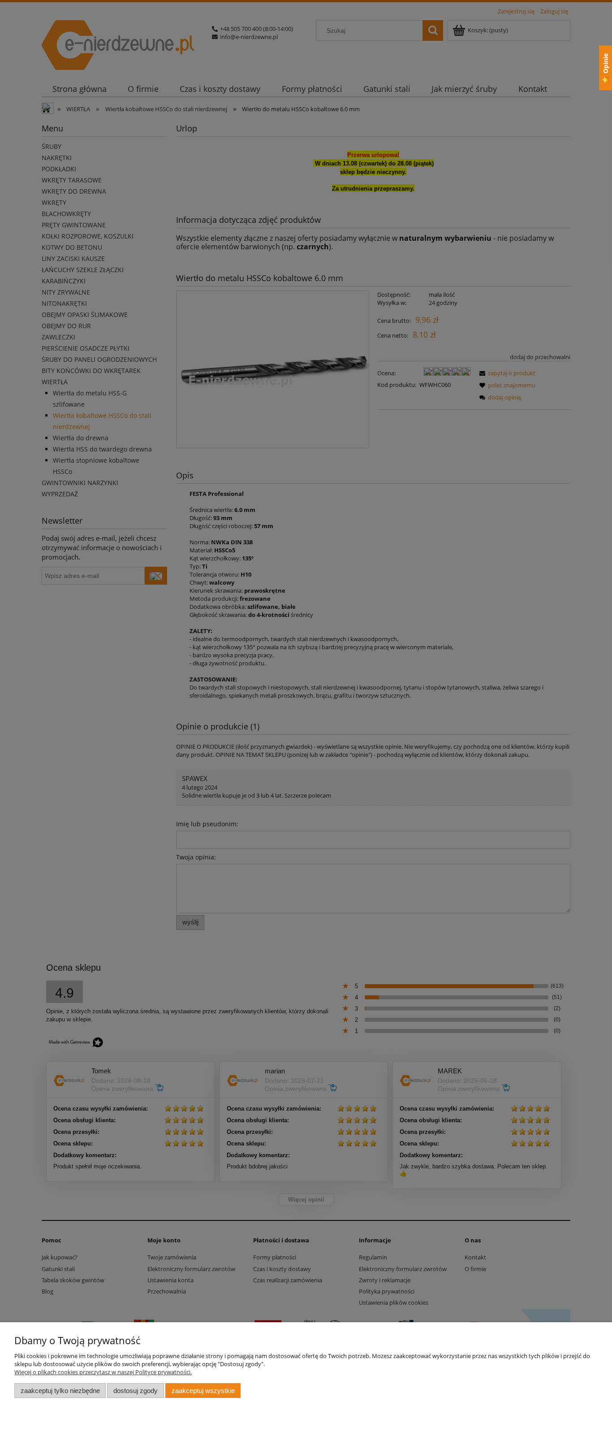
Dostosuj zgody (135, 1390)
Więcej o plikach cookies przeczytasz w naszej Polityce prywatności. (103, 1372)
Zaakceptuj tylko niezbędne (60, 1390)
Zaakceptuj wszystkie (203, 1390)
